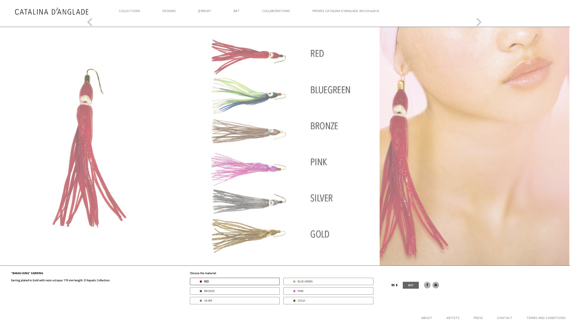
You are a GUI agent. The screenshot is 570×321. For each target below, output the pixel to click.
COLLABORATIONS (276, 11)
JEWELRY (204, 11)
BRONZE (209, 291)
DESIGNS (169, 11)
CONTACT (504, 318)
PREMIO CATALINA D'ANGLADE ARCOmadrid (345, 11)
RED (206, 281)
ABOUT (426, 318)
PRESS (478, 318)
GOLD (301, 300)
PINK (300, 291)
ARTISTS (452, 318)
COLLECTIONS (129, 11)
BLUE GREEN (305, 281)
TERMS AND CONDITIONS (546, 318)
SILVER (208, 300)
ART (236, 11)
